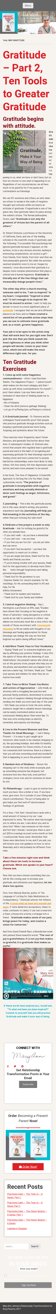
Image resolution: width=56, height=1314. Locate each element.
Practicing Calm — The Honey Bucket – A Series (27, 1222)
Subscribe (28, 1084)
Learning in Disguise (17, 1228)
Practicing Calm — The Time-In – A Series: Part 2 (25, 1196)
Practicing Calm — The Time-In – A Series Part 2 (25, 1204)
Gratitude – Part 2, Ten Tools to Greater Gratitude (26, 81)
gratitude (8, 310)
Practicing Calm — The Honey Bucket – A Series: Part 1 (27, 1213)
